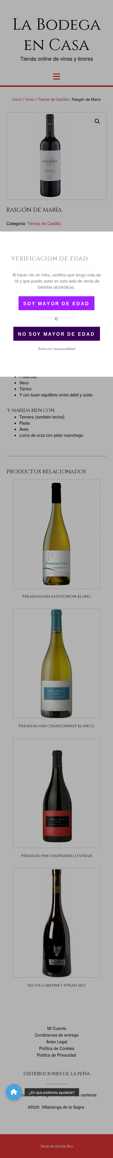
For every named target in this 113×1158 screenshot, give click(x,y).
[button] (14, 1092)
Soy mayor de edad (56, 303)
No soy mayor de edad (56, 334)
